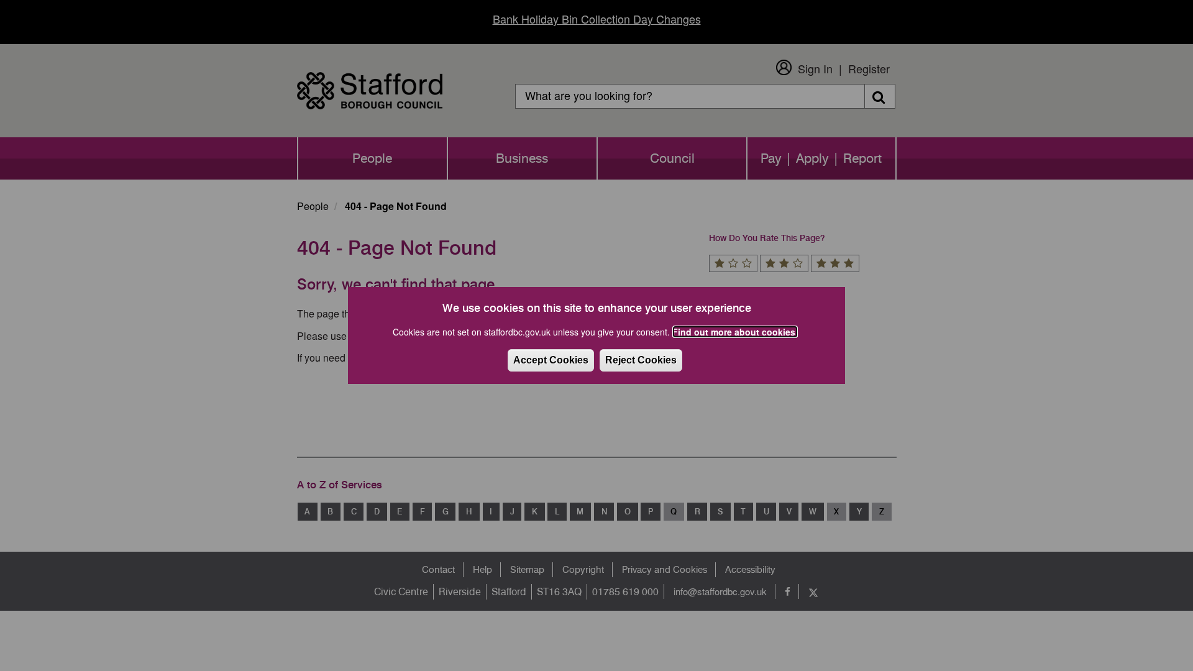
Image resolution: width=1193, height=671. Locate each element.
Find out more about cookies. (735, 332)
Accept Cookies (550, 360)
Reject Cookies (641, 360)
